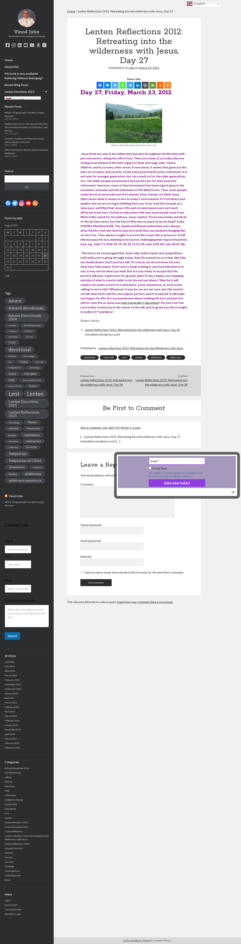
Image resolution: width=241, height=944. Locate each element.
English (199, 3)
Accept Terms (159, 468)
